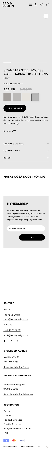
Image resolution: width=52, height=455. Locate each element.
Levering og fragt (14, 143)
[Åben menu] (30, 4)
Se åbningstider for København (18, 394)
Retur (7, 157)
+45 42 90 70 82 (11, 315)
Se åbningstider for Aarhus (16, 367)
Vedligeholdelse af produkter (17, 428)
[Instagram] (11, 340)
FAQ (5, 433)
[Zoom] (45, 16)
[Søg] (42, 4)
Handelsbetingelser (12, 420)
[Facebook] (4, 340)
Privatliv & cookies (12, 424)
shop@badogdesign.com (15, 319)
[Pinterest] (17, 340)
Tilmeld (31, 237)
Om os (6, 411)
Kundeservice (11, 150)
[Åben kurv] (47, 4)
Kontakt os (8, 415)
